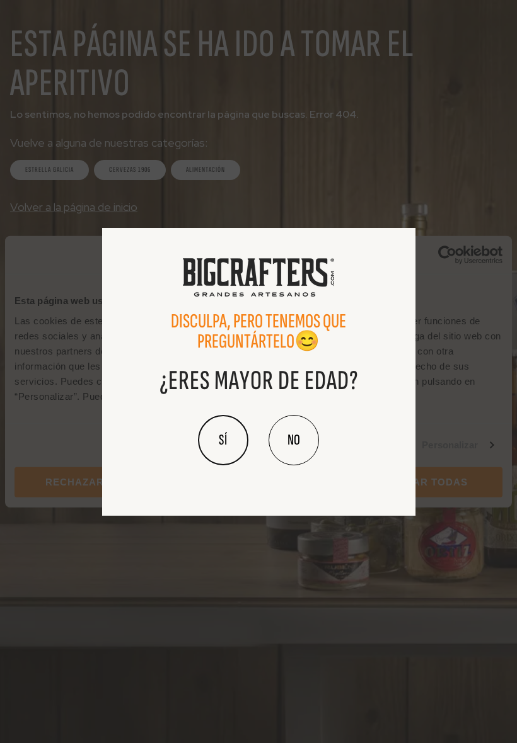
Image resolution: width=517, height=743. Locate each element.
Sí (223, 440)
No (294, 440)
